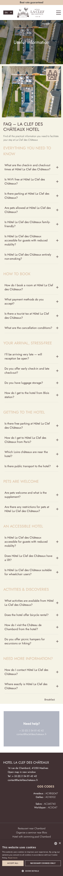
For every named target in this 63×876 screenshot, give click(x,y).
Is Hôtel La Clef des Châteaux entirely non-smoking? (28, 256)
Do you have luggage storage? (24, 383)
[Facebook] (43, 815)
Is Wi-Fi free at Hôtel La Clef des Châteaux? (25, 181)
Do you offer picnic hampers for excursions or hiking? (25, 641)
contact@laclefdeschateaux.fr (31, 734)
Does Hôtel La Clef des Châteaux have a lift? (28, 558)
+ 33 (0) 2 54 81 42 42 (31, 730)
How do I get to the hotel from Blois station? (27, 395)
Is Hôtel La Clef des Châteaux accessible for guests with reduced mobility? (26, 240)
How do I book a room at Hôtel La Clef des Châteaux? (29, 287)
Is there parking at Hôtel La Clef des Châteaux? (27, 196)
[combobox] (55, 843)
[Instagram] (49, 815)
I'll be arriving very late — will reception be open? (23, 356)
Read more (12, 858)
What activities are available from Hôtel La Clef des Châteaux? (29, 603)
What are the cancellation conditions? (28, 328)
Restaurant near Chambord (31, 828)
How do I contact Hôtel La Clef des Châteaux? (26, 672)
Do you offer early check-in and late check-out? (27, 370)
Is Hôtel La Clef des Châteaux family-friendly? (27, 224)
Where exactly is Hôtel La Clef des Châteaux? (26, 686)
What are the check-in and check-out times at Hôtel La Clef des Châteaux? (27, 167)
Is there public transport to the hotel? (28, 466)
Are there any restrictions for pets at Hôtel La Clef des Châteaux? (27, 509)
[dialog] (31, 858)
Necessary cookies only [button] (43, 863)
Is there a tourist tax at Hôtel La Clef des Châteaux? (27, 316)
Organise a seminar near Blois (31, 832)
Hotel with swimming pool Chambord (31, 836)
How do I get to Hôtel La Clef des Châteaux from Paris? (25, 440)
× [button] (60, 843)
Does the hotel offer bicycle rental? (26, 615)
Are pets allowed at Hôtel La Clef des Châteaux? (28, 210)
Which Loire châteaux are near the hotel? (26, 454)
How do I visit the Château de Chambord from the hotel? (23, 627)
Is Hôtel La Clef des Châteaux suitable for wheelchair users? (28, 572)
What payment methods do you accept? (24, 301)
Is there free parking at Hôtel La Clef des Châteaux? (27, 425)
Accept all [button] (12, 863)
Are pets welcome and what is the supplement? (26, 495)
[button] (31, 871)
